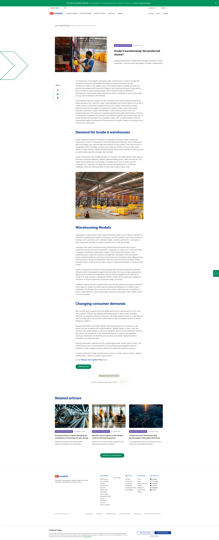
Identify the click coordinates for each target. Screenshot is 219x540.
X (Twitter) (155, 481)
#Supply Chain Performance (109, 376)
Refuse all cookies (145, 532)
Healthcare (141, 487)
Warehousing (103, 479)
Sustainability (128, 485)
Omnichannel (103, 485)
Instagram (155, 487)
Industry (140, 485)
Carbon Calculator (105, 504)
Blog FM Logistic (65, 25)
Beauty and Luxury (143, 483)
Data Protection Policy (111, 513)
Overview (127, 479)
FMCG (139, 479)
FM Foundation (129, 490)
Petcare (140, 492)
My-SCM (102, 502)
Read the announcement (142, 3)
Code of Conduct (137, 513)
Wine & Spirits (141, 490)
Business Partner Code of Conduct (153, 513)
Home (56, 25)
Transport (102, 487)
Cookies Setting (154, 536)
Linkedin (154, 479)
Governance (128, 483)
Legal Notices (99, 513)
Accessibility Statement (124, 513)
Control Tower (117, 478)
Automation (103, 500)
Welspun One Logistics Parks (92, 360)
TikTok (154, 490)
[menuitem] (72, 13)
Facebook (155, 483)
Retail (139, 481)
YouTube (154, 485)
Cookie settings (89, 513)
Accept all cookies (162, 532)
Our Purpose (128, 481)
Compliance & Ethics (131, 487)
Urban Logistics (104, 494)
